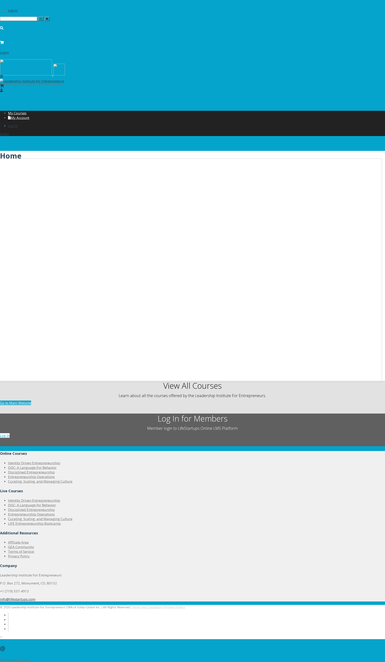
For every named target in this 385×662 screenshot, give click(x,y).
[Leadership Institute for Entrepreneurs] (32, 81)
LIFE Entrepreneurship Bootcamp (34, 523)
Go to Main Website (15, 403)
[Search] (41, 19)
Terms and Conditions (147, 607)
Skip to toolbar (11, 2)
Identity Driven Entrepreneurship (34, 463)
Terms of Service (21, 551)
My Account (20, 117)
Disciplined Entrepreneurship (31, 472)
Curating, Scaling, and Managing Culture (40, 481)
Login (4, 52)
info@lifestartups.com (17, 599)
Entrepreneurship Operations (31, 476)
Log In (5, 435)
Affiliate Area (18, 542)
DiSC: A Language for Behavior (32, 505)
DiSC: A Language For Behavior (32, 467)
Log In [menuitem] (13, 10)
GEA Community (21, 547)
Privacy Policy (19, 556)
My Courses (17, 113)
